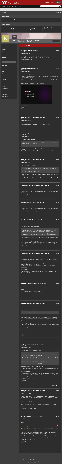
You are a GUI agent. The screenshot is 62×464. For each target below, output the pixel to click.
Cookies (37, 459)
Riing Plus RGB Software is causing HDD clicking (33, 283)
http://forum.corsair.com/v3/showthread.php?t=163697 (35, 433)
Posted (25, 53)
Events (3, 73)
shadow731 (36, 226)
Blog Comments (5, 96)
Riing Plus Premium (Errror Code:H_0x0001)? (33, 117)
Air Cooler (24, 284)
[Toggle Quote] (22, 139)
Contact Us (32, 459)
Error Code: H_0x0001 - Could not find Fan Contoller (35, 133)
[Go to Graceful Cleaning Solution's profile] (45, 28)
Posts (3, 62)
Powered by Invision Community (31, 462)
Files (3, 67)
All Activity (4, 46)
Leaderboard (14, 6)
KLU (34, 139)
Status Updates (54, 6)
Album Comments (5, 88)
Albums (3, 86)
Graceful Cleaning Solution (52, 28)
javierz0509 (36, 310)
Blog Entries (4, 94)
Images (3, 81)
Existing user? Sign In (49, 2)
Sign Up (58, 2)
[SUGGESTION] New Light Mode (29, 50)
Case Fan (24, 51)
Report (57, 50)
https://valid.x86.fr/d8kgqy (51, 274)
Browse (3, 6)
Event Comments (5, 75)
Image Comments (5, 83)
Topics (3, 59)
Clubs (20, 6)
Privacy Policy (26, 459)
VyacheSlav (53, 385)
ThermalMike (36, 350)
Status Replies (5, 54)
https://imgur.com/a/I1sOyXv (26, 59)
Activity (8, 6)
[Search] (59, 6)
